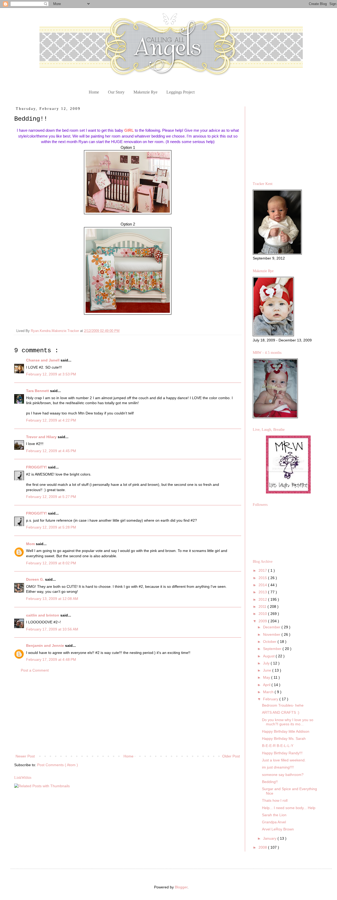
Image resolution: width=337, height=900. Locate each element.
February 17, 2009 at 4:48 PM (51, 659)
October (270, 641)
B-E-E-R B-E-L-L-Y (277, 746)
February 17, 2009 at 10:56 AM (52, 629)
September (273, 649)
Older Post (231, 756)
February (271, 699)
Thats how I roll (275, 800)
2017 (263, 570)
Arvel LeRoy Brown (278, 829)
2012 (263, 599)
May (267, 677)
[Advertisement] (127, 713)
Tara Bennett (38, 391)
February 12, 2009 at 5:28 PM (51, 527)
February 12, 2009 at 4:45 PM (51, 451)
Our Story (116, 92)
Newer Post (25, 756)
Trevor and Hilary (42, 437)
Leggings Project (180, 92)
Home (94, 92)
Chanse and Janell (43, 360)
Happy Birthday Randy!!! (282, 753)
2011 (263, 606)
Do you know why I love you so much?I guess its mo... (287, 722)
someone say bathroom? (283, 774)
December (272, 627)
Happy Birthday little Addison (285, 731)
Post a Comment (35, 670)
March (269, 692)
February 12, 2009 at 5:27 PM (51, 497)
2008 (263, 847)
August (269, 656)
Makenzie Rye (145, 92)
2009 (263, 621)
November (272, 634)
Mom (31, 544)
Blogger (181, 887)
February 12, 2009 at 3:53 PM (51, 374)
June (267, 670)
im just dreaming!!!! (278, 767)
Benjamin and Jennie (45, 645)
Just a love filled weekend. (284, 760)
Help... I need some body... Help (288, 808)
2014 (263, 585)
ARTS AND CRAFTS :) (280, 712)
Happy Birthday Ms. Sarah (284, 738)
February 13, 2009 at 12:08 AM (52, 598)
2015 (263, 578)
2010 (263, 614)
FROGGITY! (37, 467)
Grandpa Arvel (274, 822)
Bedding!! (270, 782)
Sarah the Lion (274, 815)
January (270, 838)
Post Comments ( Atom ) (57, 765)
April (267, 685)
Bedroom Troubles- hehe (283, 705)
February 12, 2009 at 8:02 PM (51, 563)
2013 (263, 592)
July (267, 663)
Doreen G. (35, 579)
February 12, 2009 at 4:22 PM (51, 420)
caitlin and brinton (43, 615)
